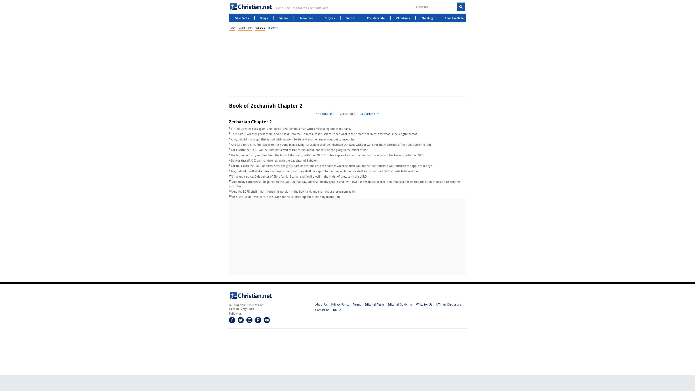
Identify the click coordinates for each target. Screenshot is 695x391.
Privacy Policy (340, 304)
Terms (357, 304)
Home (232, 28)
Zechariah (260, 28)
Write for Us (424, 304)
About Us (321, 304)
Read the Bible (245, 28)
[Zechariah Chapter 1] (325, 113)
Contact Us (322, 310)
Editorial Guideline (399, 304)
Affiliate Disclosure (448, 304)
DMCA (337, 310)
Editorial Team (374, 304)
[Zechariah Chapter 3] (369, 113)
